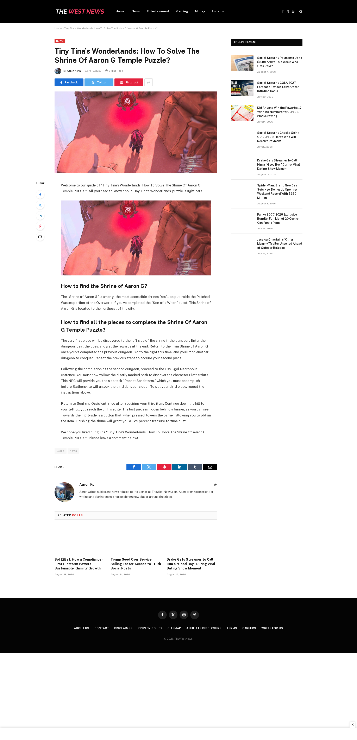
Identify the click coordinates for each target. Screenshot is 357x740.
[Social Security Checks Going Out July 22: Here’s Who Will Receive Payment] (242, 138)
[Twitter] (40, 205)
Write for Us (272, 628)
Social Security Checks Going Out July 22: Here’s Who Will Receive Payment (278, 137)
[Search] (300, 11)
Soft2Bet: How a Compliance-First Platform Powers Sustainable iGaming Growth (79, 563)
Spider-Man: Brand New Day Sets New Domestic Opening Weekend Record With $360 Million (277, 191)
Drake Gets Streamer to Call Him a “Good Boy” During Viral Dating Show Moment (191, 563)
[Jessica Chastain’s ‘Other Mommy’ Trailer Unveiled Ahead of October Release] (242, 245)
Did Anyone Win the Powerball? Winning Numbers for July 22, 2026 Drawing (279, 112)
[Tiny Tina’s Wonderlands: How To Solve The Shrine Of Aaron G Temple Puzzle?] (136, 171)
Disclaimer (123, 628)
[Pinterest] (40, 226)
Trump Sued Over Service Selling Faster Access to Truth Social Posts (136, 563)
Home (120, 11)
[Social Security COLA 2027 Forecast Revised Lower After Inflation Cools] (242, 88)
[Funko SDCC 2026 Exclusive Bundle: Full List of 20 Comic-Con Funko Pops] (242, 220)
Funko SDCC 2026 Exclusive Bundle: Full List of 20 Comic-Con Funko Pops (278, 218)
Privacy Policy (150, 628)
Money (200, 11)
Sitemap (174, 628)
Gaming (182, 11)
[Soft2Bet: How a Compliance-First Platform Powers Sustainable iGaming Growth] (80, 539)
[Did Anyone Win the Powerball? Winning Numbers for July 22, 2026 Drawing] (242, 113)
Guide (60, 450)
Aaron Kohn (74, 70)
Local (216, 11)
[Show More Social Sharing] (148, 82)
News (136, 11)
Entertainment (158, 11)
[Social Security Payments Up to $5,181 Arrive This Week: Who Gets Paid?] (242, 63)
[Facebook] (40, 194)
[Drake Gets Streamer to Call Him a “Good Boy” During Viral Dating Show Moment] (192, 539)
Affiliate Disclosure (203, 628)
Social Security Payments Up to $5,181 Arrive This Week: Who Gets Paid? (279, 62)
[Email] (40, 236)
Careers (249, 628)
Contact (101, 628)
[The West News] (80, 11)
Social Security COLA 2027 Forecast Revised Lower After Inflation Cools (278, 87)
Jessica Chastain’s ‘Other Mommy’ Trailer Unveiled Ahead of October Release (279, 243)
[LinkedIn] (40, 215)
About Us (81, 628)
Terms (231, 628)
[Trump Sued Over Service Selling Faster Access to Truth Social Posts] (136, 539)
